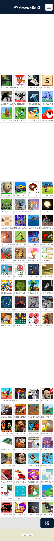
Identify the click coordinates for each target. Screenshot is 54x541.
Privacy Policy (27, 535)
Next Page (47, 523)
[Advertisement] (27, 44)
